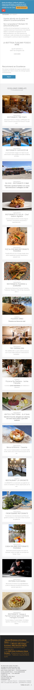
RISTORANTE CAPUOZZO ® (17, 150)
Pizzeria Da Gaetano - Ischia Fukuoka (17, 382)
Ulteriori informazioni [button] (21, 7)
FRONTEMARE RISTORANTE (17, 513)
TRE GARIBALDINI (17, 348)
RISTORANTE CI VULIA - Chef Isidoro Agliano (17, 215)
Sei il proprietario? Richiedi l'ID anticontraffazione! (16, 25)
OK (3, 10)
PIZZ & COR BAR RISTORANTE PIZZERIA (17, 250)
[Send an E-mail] (16, 55)
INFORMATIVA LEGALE (25, 682)
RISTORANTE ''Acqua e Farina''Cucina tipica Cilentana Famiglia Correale (17, 615)
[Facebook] (18, 55)
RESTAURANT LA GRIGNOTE (17, 480)
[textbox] (17, 186)
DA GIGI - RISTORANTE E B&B (17, 183)
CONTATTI (3, 681)
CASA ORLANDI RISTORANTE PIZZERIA (17, 547)
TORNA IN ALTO (25, 685)
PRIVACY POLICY (12, 681)
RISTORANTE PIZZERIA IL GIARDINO (17, 285)
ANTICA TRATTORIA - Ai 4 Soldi (17, 414)
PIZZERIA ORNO (17, 319)
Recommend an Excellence (13, 67)
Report (9, 77)
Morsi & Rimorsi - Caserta (17, 447)
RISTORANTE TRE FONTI (17, 117)
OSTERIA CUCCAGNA (17, 581)
